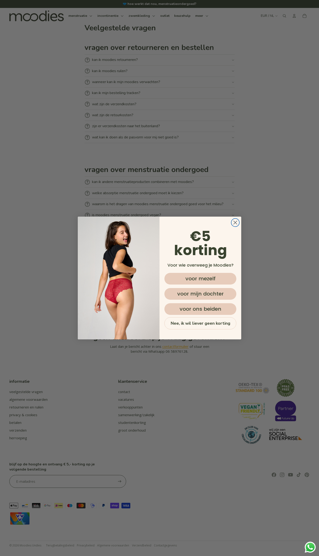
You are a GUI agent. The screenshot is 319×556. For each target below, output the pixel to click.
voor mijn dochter (200, 293)
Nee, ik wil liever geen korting (200, 323)
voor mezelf (200, 278)
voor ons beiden (200, 309)
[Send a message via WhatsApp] (310, 547)
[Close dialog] (235, 222)
